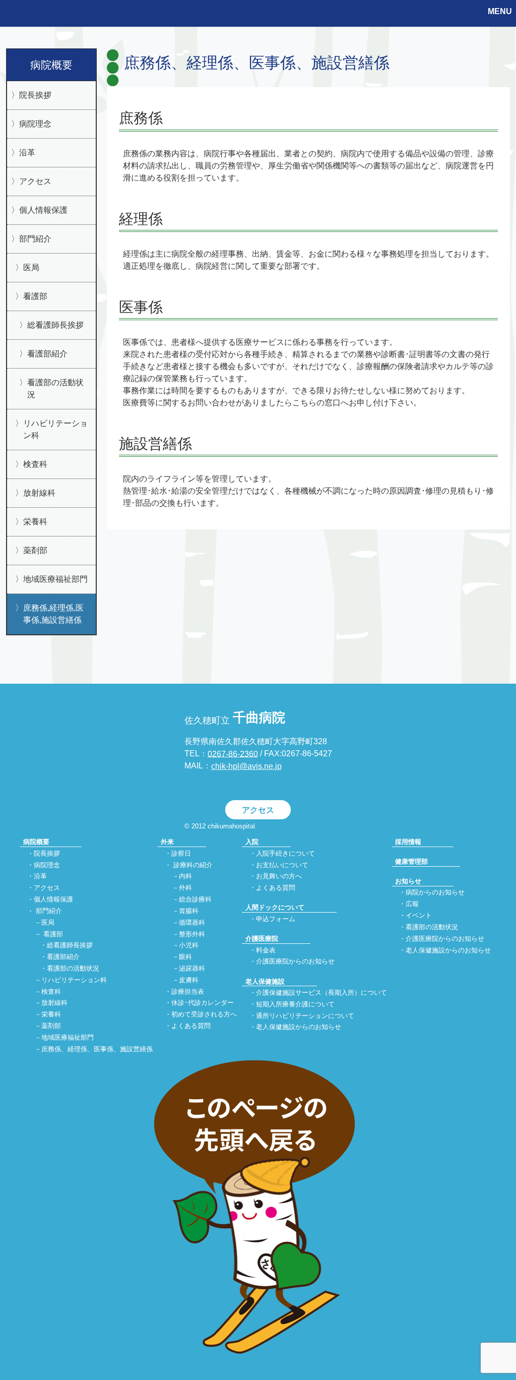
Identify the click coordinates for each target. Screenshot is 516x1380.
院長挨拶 (35, 95)
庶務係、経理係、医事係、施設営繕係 (97, 1049)
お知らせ (408, 881)
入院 (252, 842)
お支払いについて (282, 865)
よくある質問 (191, 1026)
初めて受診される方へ (204, 1014)
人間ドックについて (274, 907)
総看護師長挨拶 (55, 325)
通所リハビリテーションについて (305, 1015)
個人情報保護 (43, 210)
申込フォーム (275, 919)
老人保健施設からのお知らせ (298, 1027)
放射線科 (39, 493)
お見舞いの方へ (279, 876)
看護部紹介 (47, 353)
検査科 (35, 464)
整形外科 (192, 934)
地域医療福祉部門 (55, 579)
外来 (167, 842)
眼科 (185, 957)
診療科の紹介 (193, 865)
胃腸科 (189, 911)
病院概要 (51, 65)
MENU (500, 11)
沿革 (27, 152)
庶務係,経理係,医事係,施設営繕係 (53, 614)
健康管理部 (411, 861)
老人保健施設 (265, 981)
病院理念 (35, 123)
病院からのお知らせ (435, 892)
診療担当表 (187, 991)
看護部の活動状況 (55, 388)
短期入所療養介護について (295, 1004)
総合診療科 (195, 899)
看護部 (35, 296)
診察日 (181, 853)
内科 (185, 876)
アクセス (35, 181)
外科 (185, 888)
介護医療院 (261, 938)
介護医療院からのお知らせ (295, 962)
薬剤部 (35, 550)
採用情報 (408, 842)
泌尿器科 (192, 968)
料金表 (266, 950)
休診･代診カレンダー (202, 1003)
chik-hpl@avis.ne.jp (246, 766)
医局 (31, 267)
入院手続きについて (285, 853)
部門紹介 (35, 238)
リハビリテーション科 (55, 429)
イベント (419, 915)
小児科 (189, 945)
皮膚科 (189, 980)
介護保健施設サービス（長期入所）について (321, 992)
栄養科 (35, 521)
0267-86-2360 (233, 753)
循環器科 (192, 922)
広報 (412, 904)
